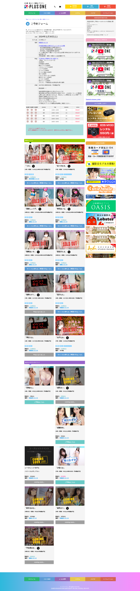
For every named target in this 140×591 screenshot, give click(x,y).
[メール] (60, 6)
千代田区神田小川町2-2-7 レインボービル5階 (52, 45)
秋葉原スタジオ (43, 42)
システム (77, 13)
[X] (33, 167)
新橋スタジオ (33, 221)
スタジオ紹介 (47, 13)
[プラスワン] (35, 8)
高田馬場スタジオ (34, 179)
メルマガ (93, 13)
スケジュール (31, 13)
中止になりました (39, 312)
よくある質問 (62, 13)
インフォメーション (108, 13)
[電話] (55, 6)
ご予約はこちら (39, 402)
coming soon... (70, 402)
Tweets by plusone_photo (93, 99)
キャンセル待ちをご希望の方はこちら (39, 183)
